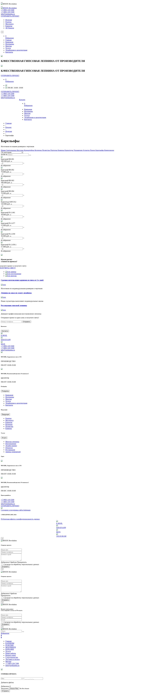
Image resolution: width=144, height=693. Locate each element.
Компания (9, 42)
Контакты (9, 52)
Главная (8, 40)
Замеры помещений (13, 452)
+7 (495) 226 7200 (12, 663)
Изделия (8, 20)
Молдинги (9, 24)
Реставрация (10, 450)
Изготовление (10, 444)
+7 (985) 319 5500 (7, 12)
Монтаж (8, 46)
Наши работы (10, 653)
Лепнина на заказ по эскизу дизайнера (16, 293)
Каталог (22, 100)
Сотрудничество (11, 657)
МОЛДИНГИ (10, 647)
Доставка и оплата (12, 659)
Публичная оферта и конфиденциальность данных (20, 519)
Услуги (8, 48)
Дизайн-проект (11, 446)
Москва (8, 661)
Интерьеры (9, 44)
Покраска (9, 448)
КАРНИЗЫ (9, 643)
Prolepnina (5, 391)
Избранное (5, 635)
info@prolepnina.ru (8, 14)
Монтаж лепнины (12, 442)
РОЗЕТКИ (9, 645)
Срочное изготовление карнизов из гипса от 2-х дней (22, 280)
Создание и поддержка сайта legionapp (15, 510)
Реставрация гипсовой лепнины (14, 305)
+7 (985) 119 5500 (7, 10)
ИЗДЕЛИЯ (9, 649)
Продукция (5, 414)
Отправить (26, 322)
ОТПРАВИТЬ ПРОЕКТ (10, 16)
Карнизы (8, 26)
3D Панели (9, 28)
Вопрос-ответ (10, 655)
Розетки (8, 22)
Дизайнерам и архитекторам (16, 50)
